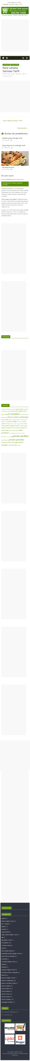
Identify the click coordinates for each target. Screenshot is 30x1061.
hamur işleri (4, 417)
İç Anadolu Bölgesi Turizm (8, 961)
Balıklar (3, 926)
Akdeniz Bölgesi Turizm (7, 921)
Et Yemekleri (6, 65)
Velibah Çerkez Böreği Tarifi (12, 138)
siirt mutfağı (11, 433)
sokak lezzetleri (18, 433)
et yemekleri (14, 413)
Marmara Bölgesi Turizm (8, 978)
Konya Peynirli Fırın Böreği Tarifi (13, 145)
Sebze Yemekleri (5, 986)
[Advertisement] (15, 35)
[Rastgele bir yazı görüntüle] (27, 58)
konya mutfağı (12, 421)
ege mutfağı (4, 414)
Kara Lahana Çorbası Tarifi (11, 121)
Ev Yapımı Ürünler (6, 945)
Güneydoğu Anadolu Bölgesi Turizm (11, 953)
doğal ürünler (23, 411)
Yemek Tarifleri (14, 65)
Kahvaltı (3, 964)
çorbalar (4, 445)
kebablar (18, 419)
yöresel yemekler (16, 439)
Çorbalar (3, 929)
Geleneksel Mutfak (24, 414)
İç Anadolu (4, 959)
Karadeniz (4, 967)
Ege (2, 937)
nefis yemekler (5, 426)
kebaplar (22, 419)
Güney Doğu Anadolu (7, 951)
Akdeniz (3, 918)
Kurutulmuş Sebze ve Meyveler (9, 972)
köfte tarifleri (20, 421)
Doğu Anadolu (5, 932)
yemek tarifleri (20, 436)
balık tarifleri (12, 409)
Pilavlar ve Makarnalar (7, 980)
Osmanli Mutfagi (23, 426)
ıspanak (19, 445)
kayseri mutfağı (12, 419)
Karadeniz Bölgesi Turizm (15, 4)
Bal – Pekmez (5, 924)
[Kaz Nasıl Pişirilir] (15, 152)
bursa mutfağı (10, 411)
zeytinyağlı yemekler (17, 442)
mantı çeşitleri (13, 423)
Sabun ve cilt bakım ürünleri (8, 983)
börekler (16, 411)
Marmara (3, 975)
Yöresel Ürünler (5, 996)
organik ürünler (14, 426)
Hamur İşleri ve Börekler (18, 417)
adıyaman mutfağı (5, 409)
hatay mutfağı (4, 419)
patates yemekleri (6, 428)
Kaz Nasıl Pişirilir (8, 167)
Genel (2, 948)
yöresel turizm (4, 440)
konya (6, 421)
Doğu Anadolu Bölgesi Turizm (9, 934)
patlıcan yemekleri (15, 428)
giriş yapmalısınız (19, 179)
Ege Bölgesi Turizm (6, 940)
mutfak (25, 423)
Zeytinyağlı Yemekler (6, 1002)
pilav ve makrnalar (13, 430)
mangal (8, 423)
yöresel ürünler (6, 442)
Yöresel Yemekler (6, 999)
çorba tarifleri (12, 445)
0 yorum (20, 74)
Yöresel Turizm (5, 994)
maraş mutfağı (20, 423)
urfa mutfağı (9, 436)
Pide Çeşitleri (23, 128)
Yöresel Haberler (5, 991)
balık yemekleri (19, 409)
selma (14, 74)
